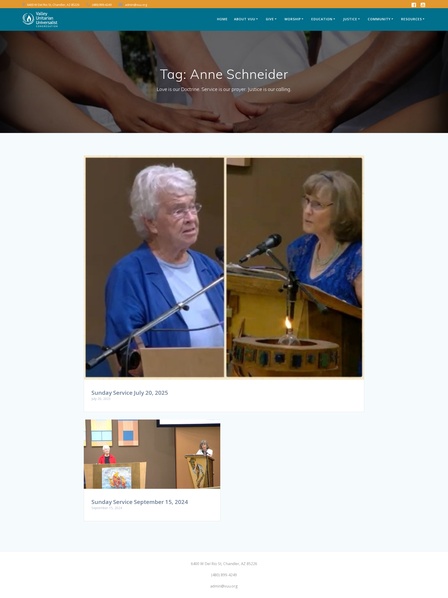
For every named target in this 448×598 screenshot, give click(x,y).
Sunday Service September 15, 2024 (139, 502)
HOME (222, 19)
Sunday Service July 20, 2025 (129, 392)
